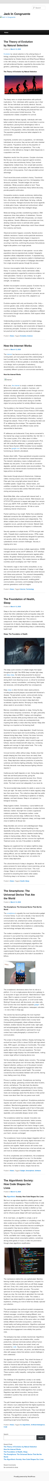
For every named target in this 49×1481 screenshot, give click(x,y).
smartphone (11, 913)
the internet (16, 385)
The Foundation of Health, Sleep (15, 1452)
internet (9, 354)
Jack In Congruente (17, 14)
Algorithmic (11, 1196)
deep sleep (10, 675)
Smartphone (30, 1170)
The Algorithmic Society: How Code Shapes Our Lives (18, 1184)
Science (30, 336)
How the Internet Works (18, 345)
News (12, 336)
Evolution (7, 54)
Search (6, 1434)
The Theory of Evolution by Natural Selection (18, 43)
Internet (22, 589)
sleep (9, 690)
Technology (30, 589)
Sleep (27, 881)
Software (38, 1170)
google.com (16, 448)
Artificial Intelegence (38, 1425)
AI (21, 1425)
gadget (36, 1004)
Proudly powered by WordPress (24, 1476)
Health (22, 881)
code (14, 1347)
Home (6, 32)
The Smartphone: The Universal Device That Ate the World (19, 894)
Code (5, 1427)
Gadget (22, 1170)
